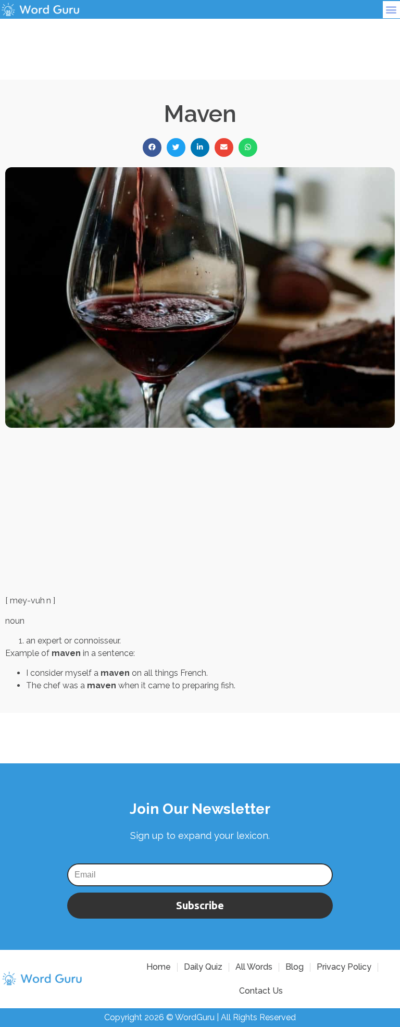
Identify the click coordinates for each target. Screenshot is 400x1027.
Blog (294, 967)
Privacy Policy (344, 967)
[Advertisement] (200, 42)
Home (158, 967)
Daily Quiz (203, 967)
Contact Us (261, 991)
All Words (253, 967)
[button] (391, 9)
